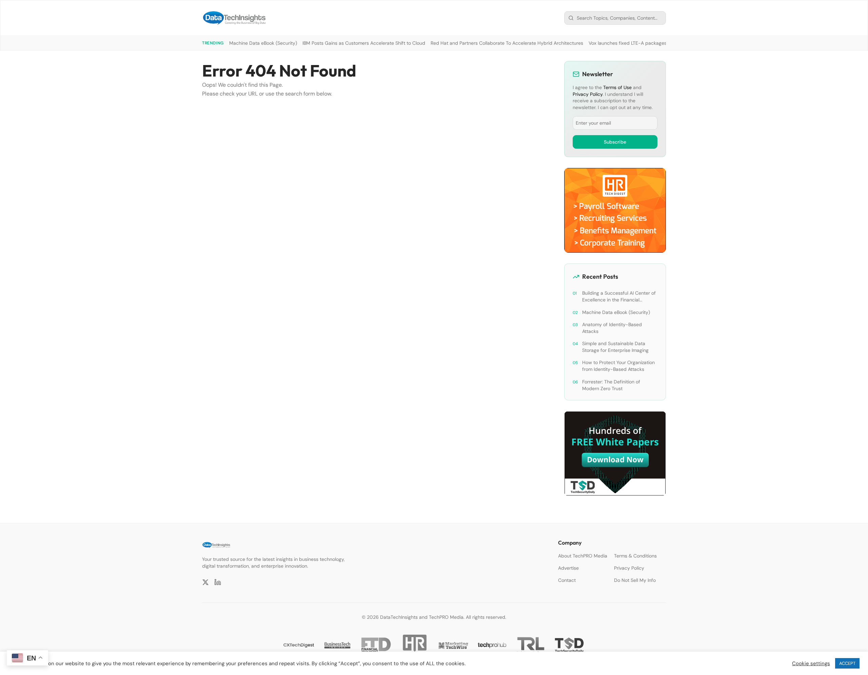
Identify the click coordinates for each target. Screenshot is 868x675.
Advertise (568, 568)
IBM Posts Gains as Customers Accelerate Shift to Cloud (363, 43)
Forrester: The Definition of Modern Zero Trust (611, 385)
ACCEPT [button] (847, 663)
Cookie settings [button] (811, 663)
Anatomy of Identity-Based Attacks (612, 327)
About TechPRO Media (582, 556)
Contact (567, 580)
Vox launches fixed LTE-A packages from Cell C (640, 43)
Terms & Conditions (635, 556)
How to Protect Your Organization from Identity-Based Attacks (618, 365)
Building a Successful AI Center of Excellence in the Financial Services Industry (619, 296)
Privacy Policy (588, 94)
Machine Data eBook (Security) (263, 43)
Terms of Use (617, 87)
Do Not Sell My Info (635, 580)
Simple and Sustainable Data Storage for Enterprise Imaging (615, 346)
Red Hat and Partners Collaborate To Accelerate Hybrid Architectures (507, 43)
